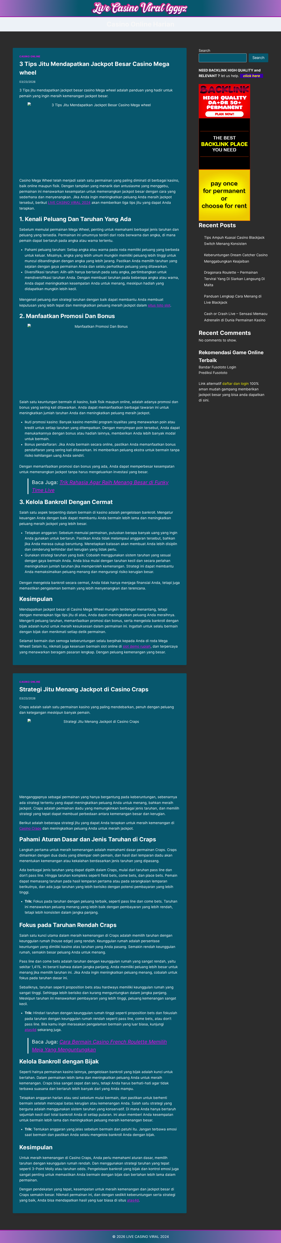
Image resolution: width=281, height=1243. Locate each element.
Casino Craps (30, 828)
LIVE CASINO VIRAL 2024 (147, 1237)
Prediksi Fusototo (213, 373)
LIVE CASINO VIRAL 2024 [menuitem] (69, 203)
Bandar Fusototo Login (217, 367)
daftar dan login (235, 384)
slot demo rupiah (137, 646)
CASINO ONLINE (29, 56)
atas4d (133, 1200)
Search (204, 50)
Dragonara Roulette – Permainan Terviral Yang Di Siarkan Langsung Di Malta (234, 278)
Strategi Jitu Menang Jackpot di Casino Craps (84, 689)
